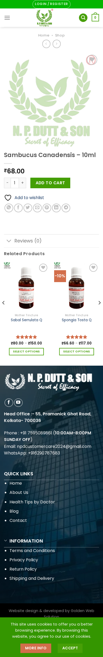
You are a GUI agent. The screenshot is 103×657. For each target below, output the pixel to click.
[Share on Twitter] (28, 208)
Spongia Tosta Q (77, 320)
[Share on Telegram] (66, 208)
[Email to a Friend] (37, 208)
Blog (14, 511)
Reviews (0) (28, 241)
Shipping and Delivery (32, 578)
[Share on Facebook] (18, 208)
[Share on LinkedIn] (56, 208)
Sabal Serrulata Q (26, 320)
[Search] (83, 17)
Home (44, 35)
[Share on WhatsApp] (8, 208)
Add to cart (50, 183)
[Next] (99, 313)
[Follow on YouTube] (18, 402)
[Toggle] (9, 241)
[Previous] (3, 313)
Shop (60, 35)
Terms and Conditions (32, 551)
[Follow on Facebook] (8, 402)
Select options (26, 351)
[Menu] (7, 17)
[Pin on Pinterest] (47, 208)
